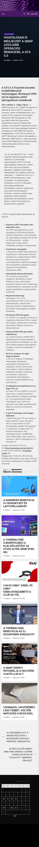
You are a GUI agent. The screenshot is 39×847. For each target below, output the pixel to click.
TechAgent (7, 60)
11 (7, 799)
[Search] (28, 14)
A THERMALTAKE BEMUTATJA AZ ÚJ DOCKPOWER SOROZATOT (19, 631)
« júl (14, 816)
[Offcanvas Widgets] (3, 14)
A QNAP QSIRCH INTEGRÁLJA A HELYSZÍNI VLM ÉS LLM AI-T (18, 671)
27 (16, 808)
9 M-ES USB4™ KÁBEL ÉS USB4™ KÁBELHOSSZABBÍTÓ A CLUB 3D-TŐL (17, 590)
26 (12, 808)
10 (4, 799)
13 (16, 799)
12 (12, 799)
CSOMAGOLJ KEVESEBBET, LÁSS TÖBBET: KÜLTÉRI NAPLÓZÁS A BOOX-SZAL (19, 710)
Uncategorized (9, 34)
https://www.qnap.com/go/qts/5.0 (19, 448)
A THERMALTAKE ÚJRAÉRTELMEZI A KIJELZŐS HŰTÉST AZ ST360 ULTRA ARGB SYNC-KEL (19, 546)
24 (4, 808)
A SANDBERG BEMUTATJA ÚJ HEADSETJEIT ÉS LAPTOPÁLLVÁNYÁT (18, 503)
